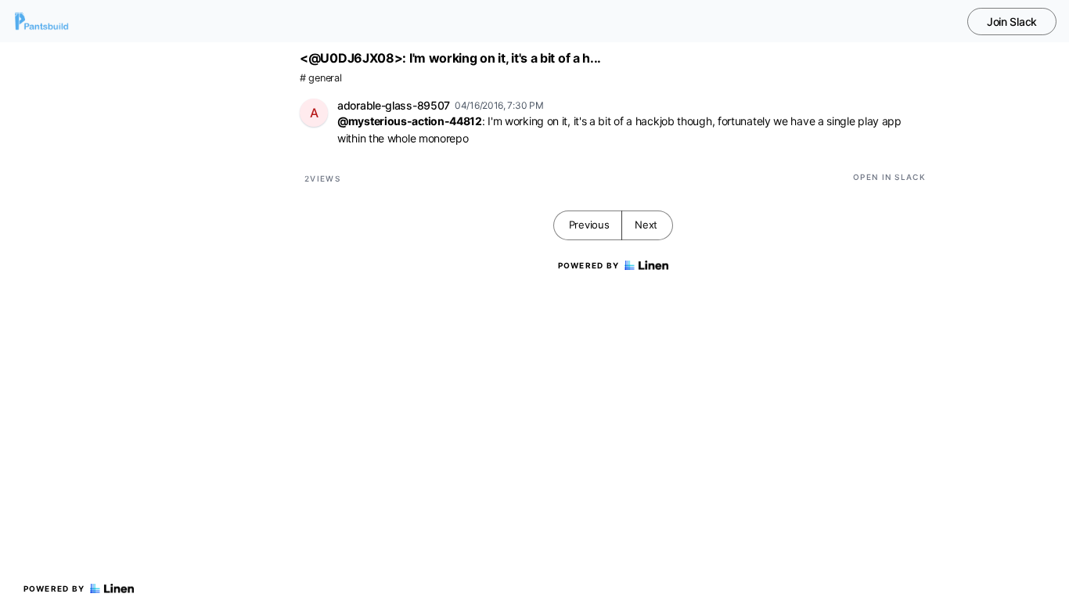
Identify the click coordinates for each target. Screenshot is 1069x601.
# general (320, 78)
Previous (589, 224)
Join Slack (1012, 21)
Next (646, 224)
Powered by (54, 588)
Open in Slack (889, 177)
